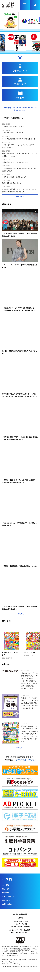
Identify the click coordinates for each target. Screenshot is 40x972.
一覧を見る (20, 196)
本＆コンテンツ (8, 896)
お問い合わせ (7, 904)
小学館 (7, 879)
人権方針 (20, 918)
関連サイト (6, 900)
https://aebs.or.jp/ (13, 955)
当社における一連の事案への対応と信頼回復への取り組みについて (20, 109)
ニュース (5, 889)
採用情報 (5, 893)
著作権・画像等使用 (20, 914)
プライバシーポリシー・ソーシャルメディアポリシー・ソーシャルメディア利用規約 (20, 924)
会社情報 (5, 885)
